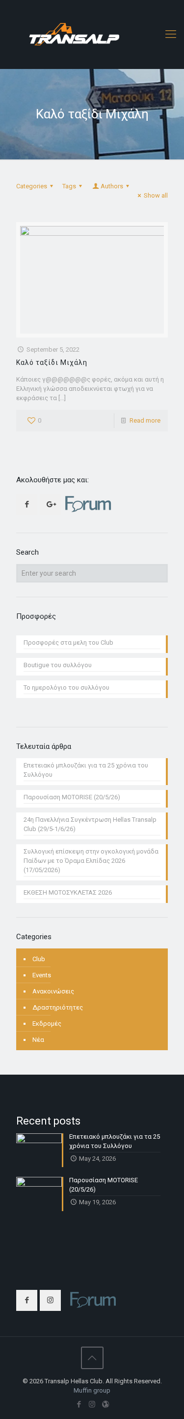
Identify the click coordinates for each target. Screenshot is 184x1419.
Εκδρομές (46, 1023)
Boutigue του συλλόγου (58, 665)
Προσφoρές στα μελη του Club (68, 642)
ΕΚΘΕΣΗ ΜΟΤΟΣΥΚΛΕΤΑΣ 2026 (68, 892)
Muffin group (92, 1390)
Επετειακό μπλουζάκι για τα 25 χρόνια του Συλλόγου (86, 770)
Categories (31, 186)
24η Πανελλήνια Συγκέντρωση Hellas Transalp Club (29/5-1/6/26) (90, 824)
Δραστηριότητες (57, 1007)
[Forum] (105, 1404)
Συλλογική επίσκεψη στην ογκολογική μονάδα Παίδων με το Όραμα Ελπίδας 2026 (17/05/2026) (91, 861)
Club (38, 959)
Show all (156, 195)
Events (41, 975)
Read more (145, 420)
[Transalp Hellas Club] (92, 34)
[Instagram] (92, 1404)
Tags (69, 186)
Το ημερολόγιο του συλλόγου (66, 687)
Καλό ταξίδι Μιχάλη (51, 362)
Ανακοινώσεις (53, 991)
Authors (112, 186)
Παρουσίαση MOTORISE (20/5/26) (72, 797)
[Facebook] (79, 1404)
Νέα (38, 1039)
